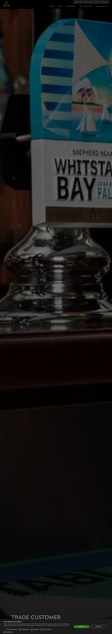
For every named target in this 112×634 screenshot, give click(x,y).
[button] (37, 632)
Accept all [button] (81, 626)
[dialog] (56, 626)
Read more (6, 627)
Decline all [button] (99, 626)
